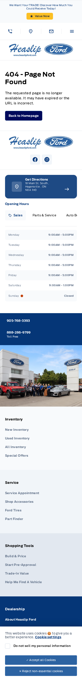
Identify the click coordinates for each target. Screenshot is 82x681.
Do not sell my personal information (42, 646)
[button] (10, 31)
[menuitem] (41, 438)
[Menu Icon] (71, 31)
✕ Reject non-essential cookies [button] (41, 671)
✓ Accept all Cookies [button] (41, 660)
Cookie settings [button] (48, 637)
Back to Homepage (24, 115)
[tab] (15, 215)
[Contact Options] (51, 31)
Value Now (42, 16)
